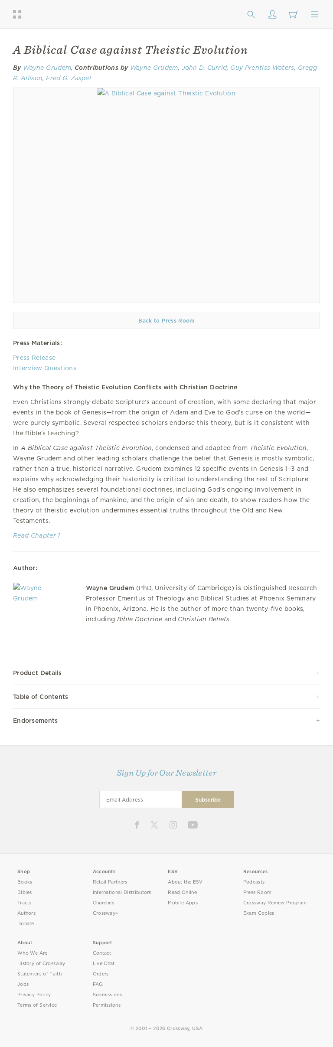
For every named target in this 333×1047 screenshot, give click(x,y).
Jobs (23, 984)
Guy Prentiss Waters (262, 67)
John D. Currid (204, 67)
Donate (25, 923)
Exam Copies (258, 913)
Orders (101, 974)
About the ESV (185, 882)
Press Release (34, 357)
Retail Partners (110, 882)
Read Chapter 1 (36, 535)
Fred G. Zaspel (68, 78)
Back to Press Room (166, 320)
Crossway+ (106, 913)
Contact (102, 953)
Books (25, 882)
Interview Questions (44, 368)
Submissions (107, 995)
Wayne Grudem (47, 67)
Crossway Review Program (275, 903)
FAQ (98, 984)
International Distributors (122, 892)
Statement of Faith (39, 974)
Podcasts (253, 882)
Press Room (257, 892)
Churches (103, 903)
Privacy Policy (34, 995)
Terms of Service (37, 1005)
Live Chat (104, 963)
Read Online (182, 892)
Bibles (24, 892)
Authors (26, 913)
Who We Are (32, 953)
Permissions (107, 1005)
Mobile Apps (183, 903)
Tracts (24, 903)
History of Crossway (41, 963)
